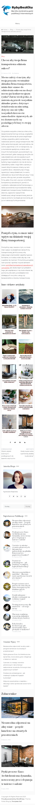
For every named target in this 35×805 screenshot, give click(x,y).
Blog (2, 56)
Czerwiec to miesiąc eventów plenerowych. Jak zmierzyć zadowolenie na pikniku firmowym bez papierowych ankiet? (21, 550)
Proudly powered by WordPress (12, 799)
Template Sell (17, 801)
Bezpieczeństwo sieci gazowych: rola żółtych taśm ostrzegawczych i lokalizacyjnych (21, 587)
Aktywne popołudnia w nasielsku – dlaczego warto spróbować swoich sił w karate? (22, 575)
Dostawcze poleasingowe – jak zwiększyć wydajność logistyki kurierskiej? (20, 564)
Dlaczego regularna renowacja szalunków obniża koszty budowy (21, 616)
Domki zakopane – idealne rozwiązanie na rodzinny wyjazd (21, 597)
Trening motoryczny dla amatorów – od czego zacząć (21, 607)
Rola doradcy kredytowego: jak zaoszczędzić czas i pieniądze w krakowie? (21, 627)
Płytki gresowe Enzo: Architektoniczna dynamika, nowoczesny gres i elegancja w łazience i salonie (21, 536)
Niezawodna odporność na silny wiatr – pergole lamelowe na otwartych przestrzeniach (21, 523)
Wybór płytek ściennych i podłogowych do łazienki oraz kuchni (8, 454)
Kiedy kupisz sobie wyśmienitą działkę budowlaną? (27, 453)
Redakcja (16, 73)
